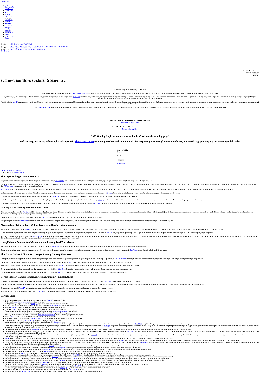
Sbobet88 (62, 360)
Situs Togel (133, 250)
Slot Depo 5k (59, 181)
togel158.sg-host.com (36, 318)
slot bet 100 (44, 362)
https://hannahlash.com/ (21, 302)
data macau (36, 329)
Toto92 (94, 335)
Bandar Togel (26, 371)
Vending (7, 29)
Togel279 (62, 348)
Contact (7, 38)
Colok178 (138, 324)
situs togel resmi (29, 320)
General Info (9, 10)
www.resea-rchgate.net (60, 311)
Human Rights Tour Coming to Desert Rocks (26, 48)
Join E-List (8, 16)
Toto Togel (97, 203)
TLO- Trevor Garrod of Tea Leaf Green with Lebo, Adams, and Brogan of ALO (39, 46)
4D (116, 284)
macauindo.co (17, 313)
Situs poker (76, 97)
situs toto (61, 272)
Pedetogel (34, 304)
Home (7, 5)
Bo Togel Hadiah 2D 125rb (79, 93)
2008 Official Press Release (21, 43)
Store (6, 12)
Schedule (8, 14)
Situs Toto (56, 196)
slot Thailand (23, 221)
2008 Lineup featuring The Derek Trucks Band (27, 49)
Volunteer (8, 27)
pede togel (101, 200)
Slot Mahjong (5, 189)
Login (3, 170)
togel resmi (130, 331)
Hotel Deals (8, 36)
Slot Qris (45, 217)
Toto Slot (109, 233)
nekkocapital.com (55, 305)
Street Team (8, 20)
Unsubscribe (121, 163)
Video (7, 34)
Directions (8, 25)
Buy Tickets (9, 9)
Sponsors (8, 23)
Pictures (7, 21)
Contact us (18, 170)
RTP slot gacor (8, 186)
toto (70, 262)
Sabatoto (121, 340)
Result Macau (37, 236)
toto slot (109, 193)
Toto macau (55, 246)
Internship (8, 31)
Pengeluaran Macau (44, 107)
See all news (5, 51)
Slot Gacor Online (84, 141)
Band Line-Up (9, 7)
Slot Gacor (26, 212)
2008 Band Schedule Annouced (21, 45)
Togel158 (13, 307)
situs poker (57, 322)
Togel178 (22, 288)
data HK (15, 102)
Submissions (9, 32)
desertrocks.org (19, 172)
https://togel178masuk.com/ (46, 315)
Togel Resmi (73, 369)
